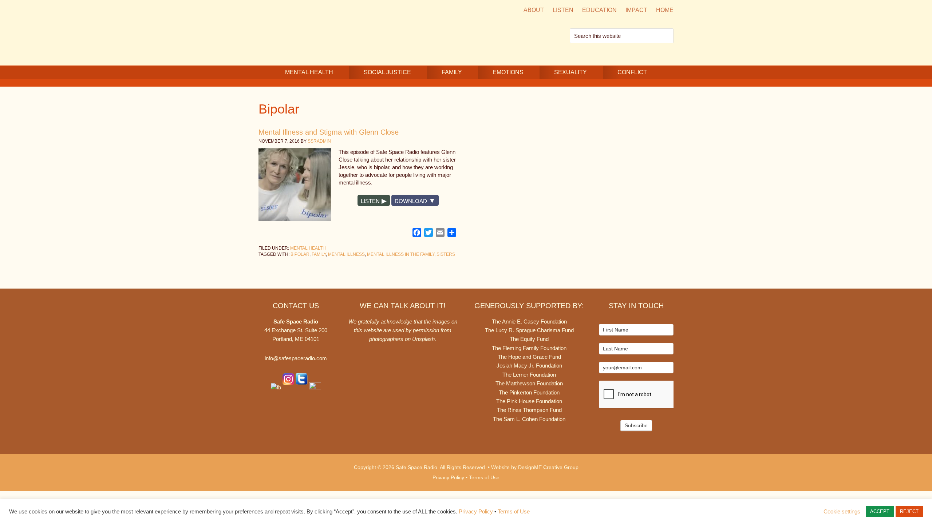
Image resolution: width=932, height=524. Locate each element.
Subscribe (636, 425)
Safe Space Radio (320, 31)
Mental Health (308, 248)
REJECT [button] (909, 511)
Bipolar (300, 254)
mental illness (346, 254)
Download (411, 201)
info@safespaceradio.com (296, 358)
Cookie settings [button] (842, 512)
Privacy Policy (448, 477)
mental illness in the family (400, 254)
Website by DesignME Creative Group (534, 467)
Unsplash (423, 339)
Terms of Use (484, 477)
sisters (446, 254)
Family (319, 254)
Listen (370, 201)
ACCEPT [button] (879, 511)
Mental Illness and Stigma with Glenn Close (328, 132)
